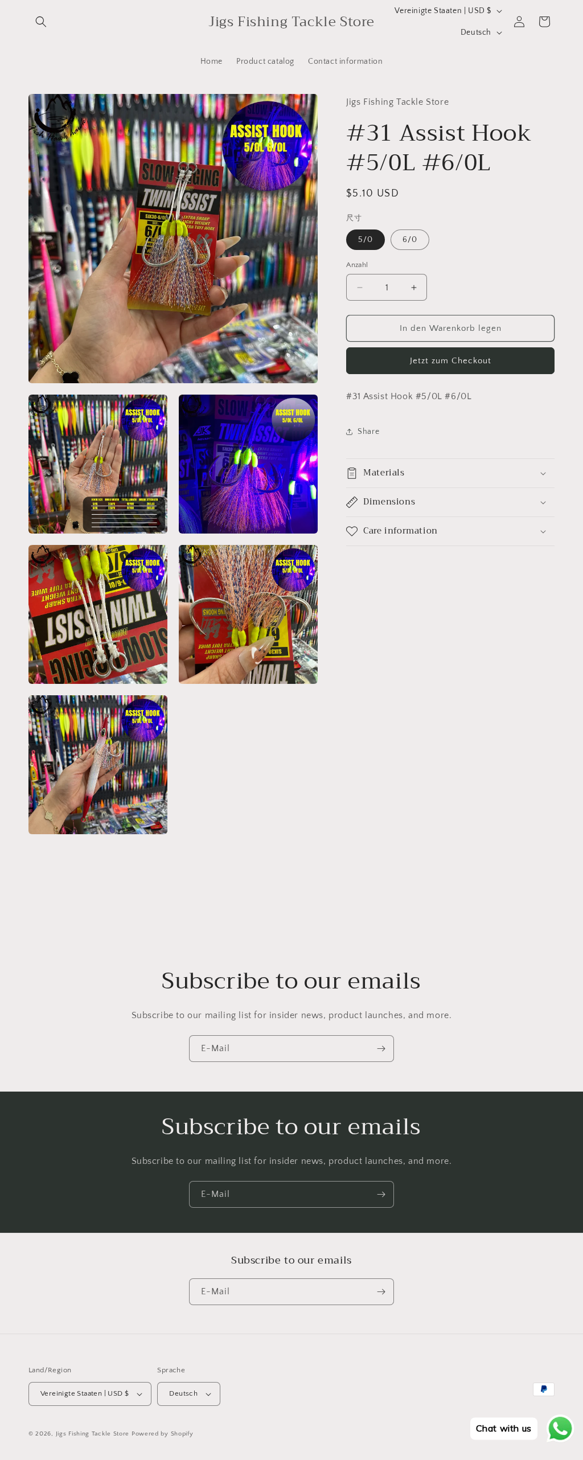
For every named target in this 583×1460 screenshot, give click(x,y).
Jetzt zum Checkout (450, 361)
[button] (41, 21)
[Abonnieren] (380, 1048)
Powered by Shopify (163, 1433)
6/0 (410, 239)
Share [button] (368, 431)
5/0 (365, 239)
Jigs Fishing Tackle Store (93, 1433)
